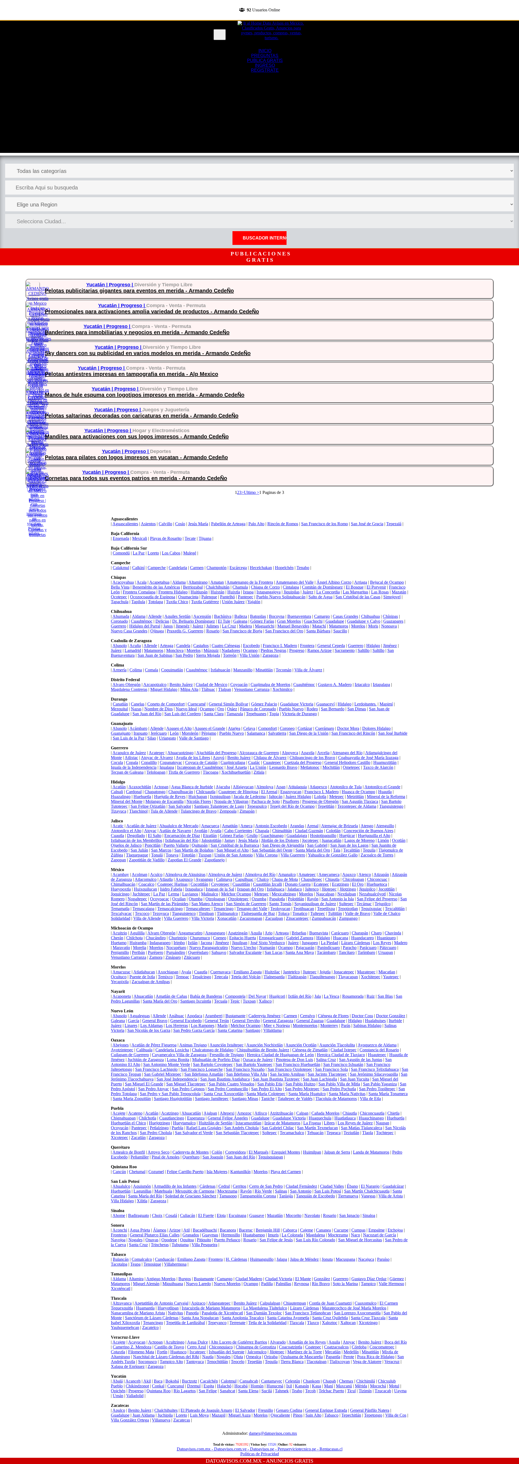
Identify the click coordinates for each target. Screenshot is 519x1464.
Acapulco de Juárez (129, 752)
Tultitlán (335, 913)
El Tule (224, 621)
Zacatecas (181, 1420)
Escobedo (251, 645)
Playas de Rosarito (166, 538)
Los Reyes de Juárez (355, 1123)
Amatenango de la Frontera (250, 582)
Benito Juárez (181, 684)
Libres (329, 1123)
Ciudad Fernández (301, 1186)
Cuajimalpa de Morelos (270, 684)
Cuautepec (272, 762)
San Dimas (356, 709)
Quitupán (200, 845)
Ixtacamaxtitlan (248, 1123)
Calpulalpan (270, 1303)
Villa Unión (249, 655)
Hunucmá (275, 1386)
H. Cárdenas (236, 1259)
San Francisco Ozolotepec (290, 1069)
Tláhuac (208, 689)
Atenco (364, 874)
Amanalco (287, 874)
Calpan (302, 1113)
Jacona (206, 942)
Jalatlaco (294, 889)
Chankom (311, 1381)
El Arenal (269, 791)
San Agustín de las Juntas (360, 1059)
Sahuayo (218, 952)
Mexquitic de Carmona (194, 1191)
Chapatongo (155, 791)
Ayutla (215, 830)
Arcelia (323, 752)
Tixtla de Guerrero (184, 772)
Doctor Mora (348, 728)
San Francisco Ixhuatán (343, 1064)
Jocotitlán (386, 889)
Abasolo (119, 645)
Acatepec (157, 752)
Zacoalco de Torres (377, 855)
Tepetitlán (326, 806)
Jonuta (327, 1259)
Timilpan (206, 913)
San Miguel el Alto (233, 850)
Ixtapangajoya (269, 592)
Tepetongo (373, 1415)
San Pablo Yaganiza (380, 1084)
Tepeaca (334, 1132)
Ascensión (202, 616)
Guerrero (118, 626)
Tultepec (317, 913)
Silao (151, 738)
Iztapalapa (381, 684)
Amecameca (329, 874)
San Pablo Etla (269, 1084)
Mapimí (386, 704)
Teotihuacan (303, 908)
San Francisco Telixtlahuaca (375, 1069)
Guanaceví (325, 704)
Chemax (346, 1381)
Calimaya (224, 879)
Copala (132, 762)
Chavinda (393, 933)
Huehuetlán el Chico (128, 1123)
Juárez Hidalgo (298, 796)
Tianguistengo (391, 806)
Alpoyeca (290, 752)
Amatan (217, 582)
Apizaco (198, 1303)
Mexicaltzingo (284, 894)
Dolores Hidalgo (376, 728)
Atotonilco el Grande (382, 786)
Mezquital (119, 709)
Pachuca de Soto (265, 801)
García (133, 1020)
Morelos (358, 626)
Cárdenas (207, 1186)
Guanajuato (121, 733)
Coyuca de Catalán (201, 762)
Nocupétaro (176, 947)
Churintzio (178, 937)
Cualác (254, 762)
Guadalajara (297, 835)
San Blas (385, 996)
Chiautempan (294, 1303)
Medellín (351, 1352)
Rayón (312, 899)
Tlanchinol (138, 811)
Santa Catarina (230, 1030)
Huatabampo (254, 1235)
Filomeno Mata (141, 1352)
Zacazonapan (250, 918)
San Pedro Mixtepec (302, 1088)
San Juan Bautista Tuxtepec (276, 1079)
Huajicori (277, 996)
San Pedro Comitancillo (228, 1088)
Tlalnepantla (274, 976)
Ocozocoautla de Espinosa (152, 597)
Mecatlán (333, 1352)
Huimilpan (312, 1152)
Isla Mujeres (217, 1171)
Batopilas (258, 616)
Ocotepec (119, 597)
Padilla (267, 1283)
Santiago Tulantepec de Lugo (219, 806)
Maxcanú (344, 1386)
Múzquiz (211, 650)
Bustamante (235, 1015)
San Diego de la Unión (308, 733)
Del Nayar (257, 996)
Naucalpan (325, 894)
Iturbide (395, 1020)
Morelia (139, 947)
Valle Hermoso (391, 1283)
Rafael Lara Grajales (203, 1127)
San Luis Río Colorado (315, 1239)
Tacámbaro (326, 952)
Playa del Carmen (286, 1171)
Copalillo (149, 762)
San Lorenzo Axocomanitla (357, 1313)
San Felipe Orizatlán (148, 806)
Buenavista (318, 933)
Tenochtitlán (217, 1361)
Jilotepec (329, 889)
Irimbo (179, 942)
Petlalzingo (159, 1127)
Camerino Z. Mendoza (132, 1347)
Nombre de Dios (158, 709)
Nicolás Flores (199, 801)
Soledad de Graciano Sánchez (190, 1196)
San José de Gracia (367, 523)
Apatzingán (238, 933)
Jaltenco (312, 889)
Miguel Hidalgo (163, 689)
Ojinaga (157, 631)
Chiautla (332, 879)
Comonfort (267, 728)
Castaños (201, 645)
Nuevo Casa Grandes (129, 631)
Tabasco (331, 1415)
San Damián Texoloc (264, 1313)
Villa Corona (267, 855)
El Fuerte (206, 1215)
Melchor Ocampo (236, 894)
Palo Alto (256, 523)
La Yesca (331, 996)
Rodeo (312, 709)
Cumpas (358, 1230)
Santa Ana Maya (299, 952)
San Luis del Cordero (182, 713)
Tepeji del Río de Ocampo (292, 806)
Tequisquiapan (270, 1157)
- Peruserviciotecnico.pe (295, 1449)
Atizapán (381, 874)
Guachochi (313, 621)
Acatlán (119, 786)
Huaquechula (320, 1118)
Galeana (240, 621)
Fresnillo (265, 1410)
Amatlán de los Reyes (307, 1342)
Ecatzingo (340, 884)
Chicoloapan (353, 879)
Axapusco (184, 879)
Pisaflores (291, 801)
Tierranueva (348, 1196)
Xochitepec (370, 976)
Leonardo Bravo (283, 767)
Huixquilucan (145, 889)
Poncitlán (153, 845)
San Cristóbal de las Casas (357, 597)
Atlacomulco (146, 879)
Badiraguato (138, 1215)
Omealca (253, 1356)
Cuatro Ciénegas (226, 645)
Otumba (195, 899)
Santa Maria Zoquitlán (132, 1098)
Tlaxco (313, 1322)
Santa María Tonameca (388, 1093)
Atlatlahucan (144, 972)
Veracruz (392, 1361)
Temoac (182, 976)
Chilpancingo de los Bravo (312, 757)
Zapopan (118, 860)
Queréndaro (198, 952)
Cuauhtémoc (141, 621)
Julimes (212, 626)
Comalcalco (142, 1259)
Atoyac (150, 830)
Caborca (290, 1230)
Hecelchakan (261, 567)
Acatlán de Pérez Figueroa (154, 1045)
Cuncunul (175, 1386)
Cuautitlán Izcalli (267, 884)
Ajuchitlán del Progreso (216, 752)
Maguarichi (264, 626)
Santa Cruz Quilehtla (330, 1317)
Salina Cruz (326, 1059)
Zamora (155, 957)
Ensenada (121, 538)
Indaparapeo (160, 942)
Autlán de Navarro (175, 830)
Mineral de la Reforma (386, 796)
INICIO (264, 50)
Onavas (151, 1239)
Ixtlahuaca (275, 889)
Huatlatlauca (345, 1118)
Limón (383, 840)
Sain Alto (313, 1415)
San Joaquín (212, 1157)
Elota (221, 1215)
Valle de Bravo (357, 913)
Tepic (235, 1001)
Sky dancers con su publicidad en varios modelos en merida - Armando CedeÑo (148, 353)
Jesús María (198, 523)
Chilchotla (147, 1118)
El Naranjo (370, 1186)
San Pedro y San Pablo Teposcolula (170, 1093)
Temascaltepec (198, 908)
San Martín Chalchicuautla (367, 1191)
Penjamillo (120, 952)
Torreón (230, 655)
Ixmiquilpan (220, 796)
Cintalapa (291, 587)
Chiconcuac (377, 879)
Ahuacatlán (143, 996)
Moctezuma (227, 1191)
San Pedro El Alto (266, 1088)
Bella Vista (120, 587)
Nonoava (389, 626)
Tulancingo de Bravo (199, 811)
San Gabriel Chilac (278, 1127)
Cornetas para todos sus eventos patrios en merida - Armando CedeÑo (136, 478)
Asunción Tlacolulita (337, 1045)
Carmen (197, 567)
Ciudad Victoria (278, 1278)
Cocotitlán (199, 884)
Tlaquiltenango (322, 976)
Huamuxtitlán (385, 762)
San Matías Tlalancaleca (361, 1127)
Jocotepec (310, 840)
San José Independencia (177, 1079)
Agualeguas (139, 1015)
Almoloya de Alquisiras (185, 874)
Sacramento (345, 650)
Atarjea (234, 728)
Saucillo (340, 631)
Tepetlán (254, 1361)
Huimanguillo (262, 1259)
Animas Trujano (193, 1045)
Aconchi (119, 1230)
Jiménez (390, 645)
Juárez (307, 592)
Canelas (137, 704)
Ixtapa (248, 592)
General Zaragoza (278, 1020)
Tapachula (119, 601)
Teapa (135, 1264)
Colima (135, 670)
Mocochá (378, 1386)
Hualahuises (375, 1020)
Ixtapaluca (194, 889)
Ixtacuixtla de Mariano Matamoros (211, 1308)
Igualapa (166, 767)
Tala (336, 850)
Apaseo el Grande (209, 728)
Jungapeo (310, 942)
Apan (280, 786)
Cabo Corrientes (238, 830)
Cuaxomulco (366, 1303)
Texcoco (142, 913)
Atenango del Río (347, 752)
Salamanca (256, 733)
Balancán (121, 1259)
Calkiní (138, 567)
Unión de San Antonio (233, 855)
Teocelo (237, 1361)
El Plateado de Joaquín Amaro (206, 1410)
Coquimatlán (172, 670)
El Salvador (245, 1410)
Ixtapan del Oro (250, 889)
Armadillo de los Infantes (175, 1186)
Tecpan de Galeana (127, 772)
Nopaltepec (137, 899)
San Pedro (184, 655)
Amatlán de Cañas (171, 996)
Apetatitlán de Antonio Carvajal (161, 1303)
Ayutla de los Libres (193, 757)
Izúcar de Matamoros (282, 1123)
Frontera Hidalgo (173, 592)
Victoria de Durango (299, 713)
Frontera (307, 645)
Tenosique (152, 1264)
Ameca (246, 825)
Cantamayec (271, 1381)
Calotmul (229, 1381)
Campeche (157, 567)
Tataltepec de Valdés (295, 1098)
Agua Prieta (140, 1230)
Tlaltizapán (297, 976)
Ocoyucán (119, 1127)
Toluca (284, 913)
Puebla (177, 1127)
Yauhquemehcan (125, 1327)
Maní (328, 1386)
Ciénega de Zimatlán (310, 1050)
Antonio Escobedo (271, 825)
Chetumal (137, 1171)
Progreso (296, 650)
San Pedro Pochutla (339, 1088)
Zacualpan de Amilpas (151, 981)
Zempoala (228, 811)
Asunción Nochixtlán (264, 1045)
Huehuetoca (377, 884)
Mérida (361, 1386)
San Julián (139, 850)
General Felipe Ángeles (228, 1118)
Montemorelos (305, 1025)
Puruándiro (175, 952)
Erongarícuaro (271, 937)
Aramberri (213, 1015)
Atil (186, 1230)
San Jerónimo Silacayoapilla (374, 1074)
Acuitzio (119, 933)
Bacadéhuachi (205, 1230)
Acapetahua (159, 582)
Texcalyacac (121, 913)
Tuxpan (204, 855)
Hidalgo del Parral (144, 626)
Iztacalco (362, 684)
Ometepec (351, 767)
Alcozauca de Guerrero (259, 752)
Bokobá (172, 1381)
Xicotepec (119, 1137)
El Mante (303, 1278)
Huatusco (178, 1352)
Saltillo (364, 650)
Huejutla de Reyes (169, 796)
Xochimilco (282, 689)
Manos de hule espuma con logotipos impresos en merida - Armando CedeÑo (144, 395)
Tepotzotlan (348, 908)
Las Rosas (380, 592)
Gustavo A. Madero (335, 684)
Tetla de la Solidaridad (267, 1322)
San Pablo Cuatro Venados (231, 1084)
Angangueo (215, 933)
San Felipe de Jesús (276, 1239)
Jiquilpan (239, 942)
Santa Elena (248, 1390)
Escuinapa (237, 1215)
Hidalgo (373, 645)
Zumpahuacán (324, 918)
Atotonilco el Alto (126, 830)
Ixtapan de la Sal (220, 889)
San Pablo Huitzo (300, 1084)
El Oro (358, 884)
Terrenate (237, 1322)
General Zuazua (310, 1020)
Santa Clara (214, 713)
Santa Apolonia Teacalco (243, 1317)
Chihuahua (370, 616)
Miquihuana (172, 1283)
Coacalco (146, 884)
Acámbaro (138, 728)
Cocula (117, 762)
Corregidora (235, 1152)
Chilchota (134, 937)
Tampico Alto (171, 1361)
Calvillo (165, 523)
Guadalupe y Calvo (363, 621)
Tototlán (188, 855)
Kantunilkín (240, 1171)
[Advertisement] (259, 115)
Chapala (262, 830)
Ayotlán (200, 830)
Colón (217, 1152)
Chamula (240, 587)
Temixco (165, 976)
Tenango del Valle (252, 908)
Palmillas (283, 1283)
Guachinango (272, 835)
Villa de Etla (370, 1098)
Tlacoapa (210, 772)
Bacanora (228, 1230)
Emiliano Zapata (248, 972)
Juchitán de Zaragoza (146, 1059)
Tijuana (205, 538)
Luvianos (190, 894)
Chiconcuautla (372, 1113)
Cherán (117, 937)
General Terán (217, 1020)
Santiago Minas (245, 1098)
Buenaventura (299, 616)
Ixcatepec (197, 1352)
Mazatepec (366, 972)
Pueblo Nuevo (291, 709)
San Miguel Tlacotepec (186, 1084)
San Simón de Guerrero (246, 903)
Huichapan (197, 796)
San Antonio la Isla (337, 899)
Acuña (135, 645)
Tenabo (303, 567)
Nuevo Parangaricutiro (208, 947)
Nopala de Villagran (231, 801)
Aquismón (142, 1186)
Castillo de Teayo (169, 1347)
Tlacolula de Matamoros (336, 1098)
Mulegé (189, 553)
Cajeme (306, 1230)
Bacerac (246, 1230)
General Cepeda (331, 645)
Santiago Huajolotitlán (173, 1098)
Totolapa (155, 601)
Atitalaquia (297, 786)
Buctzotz (189, 1381)
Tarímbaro (366, 952)
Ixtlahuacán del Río (181, 840)
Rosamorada (353, 996)
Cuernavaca (220, 972)
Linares (131, 1025)
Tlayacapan (348, 976)
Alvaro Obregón (126, 684)
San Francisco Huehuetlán (297, 1064)
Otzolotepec (238, 899)
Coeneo (219, 937)
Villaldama (272, 1030)
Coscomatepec (382, 1347)
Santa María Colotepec (266, 1093)
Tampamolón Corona (258, 1196)
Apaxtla (307, 752)
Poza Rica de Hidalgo (375, 1356)
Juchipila (165, 1415)
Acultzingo (174, 1342)
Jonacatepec (344, 972)
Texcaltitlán (395, 908)
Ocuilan (179, 899)
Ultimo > (251, 492)
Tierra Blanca (292, 1361)
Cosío (180, 523)
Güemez (397, 1278)
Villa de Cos (395, 1415)
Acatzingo (170, 1113)
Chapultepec (311, 879)
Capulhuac (244, 879)
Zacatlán (138, 1137)
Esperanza (196, 1118)
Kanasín (302, 1386)
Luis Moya (199, 1415)
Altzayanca (122, 1303)
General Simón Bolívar (228, 704)
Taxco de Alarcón (378, 767)
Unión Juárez (233, 601)
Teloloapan (156, 772)
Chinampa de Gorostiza (256, 1347)
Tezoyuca (160, 913)
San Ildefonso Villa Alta (246, 1074)
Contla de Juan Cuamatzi (330, 1303)
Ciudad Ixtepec (344, 1050)
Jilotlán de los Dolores (280, 840)
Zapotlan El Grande (184, 860)
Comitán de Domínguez (322, 587)
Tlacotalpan (317, 1361)
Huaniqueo (386, 937)
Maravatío (121, 947)
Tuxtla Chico (177, 601)
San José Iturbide (392, 733)
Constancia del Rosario (379, 1050)
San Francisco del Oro (284, 631)
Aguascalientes (125, 523)
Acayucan (136, 1342)
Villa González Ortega (130, 1420)
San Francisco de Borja (242, 631)
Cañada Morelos (325, 1113)
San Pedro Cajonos (188, 1088)
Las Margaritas (355, 592)
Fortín (162, 1352)
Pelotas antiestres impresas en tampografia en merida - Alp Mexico (131, 374)
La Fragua (312, 1123)
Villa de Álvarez (308, 670)
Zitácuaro (192, 957)
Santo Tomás (280, 903)
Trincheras (160, 1244)
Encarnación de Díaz (182, 835)
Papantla (333, 1356)
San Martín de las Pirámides (164, 903)
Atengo (367, 825)
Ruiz (371, 996)
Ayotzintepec (122, 1050)
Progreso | (121, 284)
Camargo (322, 616)
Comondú (121, 553)
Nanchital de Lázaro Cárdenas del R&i (166, 1356)
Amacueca (210, 825)
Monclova (175, 650)
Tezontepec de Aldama (356, 806)
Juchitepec (141, 894)
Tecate (190, 538)
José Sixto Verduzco (267, 942)
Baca (158, 1381)
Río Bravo (321, 1283)
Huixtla (233, 592)
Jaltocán (275, 796)
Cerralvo (307, 1015)
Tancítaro (347, 952)
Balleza (240, 616)
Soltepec (269, 1132)
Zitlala (259, 772)
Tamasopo (228, 1196)
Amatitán (230, 825)
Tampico (368, 1283)
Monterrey (329, 1025)
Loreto (153, 553)
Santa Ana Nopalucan (200, 1317)
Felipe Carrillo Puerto (185, 1171)
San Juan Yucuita (354, 1079)
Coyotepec (220, 884)
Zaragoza (270, 655)
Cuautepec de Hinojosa (238, 791)
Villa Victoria (202, 918)
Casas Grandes (345, 616)
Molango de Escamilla (164, 801)
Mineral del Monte (126, 801)
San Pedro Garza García (194, 1030)
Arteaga (166, 645)
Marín (222, 1025)
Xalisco (265, 1001)
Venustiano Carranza (252, 689)
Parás (345, 1025)
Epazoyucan (290, 791)
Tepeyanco (217, 1322)
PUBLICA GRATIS (265, 60)
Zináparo (173, 957)
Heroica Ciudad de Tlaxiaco (341, 1054)
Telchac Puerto (331, 1390)
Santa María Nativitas (347, 1093)
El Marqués (258, 1152)
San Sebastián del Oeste (272, 850)
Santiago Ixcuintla (195, 1001)
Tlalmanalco (227, 913)
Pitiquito (204, 1239)
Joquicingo (120, 894)
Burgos (184, 1278)
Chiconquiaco (221, 1347)
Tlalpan (224, 689)
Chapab (329, 1381)
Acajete (118, 1113)
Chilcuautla (205, 791)
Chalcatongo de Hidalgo (213, 1050)
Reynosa (301, 1283)
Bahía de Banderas (206, 996)
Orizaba (271, 1356)
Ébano (352, 1186)
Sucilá (266, 1390)
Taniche (268, 1098)
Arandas (297, 825)
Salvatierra (277, 733)
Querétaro (190, 1157)
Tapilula (138, 601)
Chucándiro (156, 937)
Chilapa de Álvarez (270, 757)
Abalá (117, 1381)
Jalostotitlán (211, 840)
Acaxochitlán (139, 786)
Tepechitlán (351, 1415)
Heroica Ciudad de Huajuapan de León (280, 1054)
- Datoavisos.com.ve (229, 1449)
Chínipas (390, 616)
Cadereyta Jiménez (264, 1015)
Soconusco (147, 1361)
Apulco (118, 1410)
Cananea (323, 1230)
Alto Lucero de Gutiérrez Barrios (239, 1342)
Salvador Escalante (245, 952)
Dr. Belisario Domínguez (193, 621)
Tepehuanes (256, 713)
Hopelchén (284, 567)
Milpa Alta (189, 689)
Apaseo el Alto (179, 728)
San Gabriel (317, 845)
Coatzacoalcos (336, 1347)
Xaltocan (348, 1322)
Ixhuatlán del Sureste (226, 1352)
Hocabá (241, 1386)
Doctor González (390, 1015)
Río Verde (263, 1191)
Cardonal (134, 791)
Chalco (263, 879)
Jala (317, 996)
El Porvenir (376, 587)
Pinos (297, 1415)
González (322, 1278)
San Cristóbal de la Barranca (235, 845)
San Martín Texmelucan (317, 1127)
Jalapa (282, 1259)
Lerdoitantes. (365, 704)
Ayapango (204, 879)
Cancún (119, 1171)
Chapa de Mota (285, 879)
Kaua (316, 1386)
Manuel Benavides (293, 626)
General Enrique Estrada (326, 1410)
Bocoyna (276, 616)
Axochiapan (168, 972)
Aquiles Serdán (177, 616)
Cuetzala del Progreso (302, 762)
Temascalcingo (170, 908)
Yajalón (253, 601)
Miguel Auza (239, 1415)
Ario (268, 933)
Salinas (281, 1191)
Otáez (232, 709)
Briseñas (299, 933)
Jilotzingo (348, 889)
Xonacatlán (227, 918)
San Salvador (179, 806)
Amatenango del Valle (295, 582)
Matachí (319, 626)
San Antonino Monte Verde (166, 1064)
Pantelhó (227, 597)
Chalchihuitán (217, 587)
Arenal (312, 825)
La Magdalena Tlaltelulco (265, 1308)
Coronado (119, 621)
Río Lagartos (185, 1390)
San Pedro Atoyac (153, 1088)
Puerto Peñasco (227, 1239)
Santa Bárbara (318, 631)
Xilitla (142, 1201)
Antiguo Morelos (160, 1278)
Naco (355, 1235)
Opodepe (169, 1239)
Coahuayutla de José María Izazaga (368, 757)
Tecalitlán (351, 850)
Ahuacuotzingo (180, 752)
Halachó (224, 1386)
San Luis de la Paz (128, 738)
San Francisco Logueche (202, 1069)
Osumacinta (188, 597)
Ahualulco (121, 1186)
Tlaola (367, 1132)
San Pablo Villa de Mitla (339, 1084)
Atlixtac (131, 757)
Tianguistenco (184, 913)
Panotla (192, 1313)
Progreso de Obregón (320, 801)
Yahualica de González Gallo (333, 855)
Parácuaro (368, 947)
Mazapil (218, 1415)
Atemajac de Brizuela (339, 825)
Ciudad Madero (248, 1278)
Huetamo (119, 942)
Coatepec (313, 1347)
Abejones (120, 1045)
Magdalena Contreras (129, 689)
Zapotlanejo (214, 860)
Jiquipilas (292, 592)
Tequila (369, 850)
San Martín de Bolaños (194, 850)
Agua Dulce (197, 1342)
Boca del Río (395, 1342)
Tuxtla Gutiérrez (205, 601)
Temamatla (120, 908)
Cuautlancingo (171, 1118)
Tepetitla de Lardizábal (185, 1322)
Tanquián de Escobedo (315, 1196)
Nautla (208, 1356)
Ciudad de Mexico (211, 684)
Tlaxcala (297, 1322)
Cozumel (156, 1171)
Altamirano (198, 582)
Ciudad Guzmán (309, 830)
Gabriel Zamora (299, 937)
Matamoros (338, 626)
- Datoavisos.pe (260, 1449)
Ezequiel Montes (285, 1152)
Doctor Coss (362, 1015)
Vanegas (368, 1196)
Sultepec (346, 903)
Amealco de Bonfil (128, 1152)
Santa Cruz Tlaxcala (368, 1317)
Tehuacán (315, 1132)
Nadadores (231, 650)
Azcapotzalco (155, 684)
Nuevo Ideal (186, 709)
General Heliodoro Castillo (347, 762)
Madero (400, 942)
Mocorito (293, 1215)
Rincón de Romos (282, 523)
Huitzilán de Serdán (215, 1123)
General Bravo (154, 1020)
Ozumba (259, 899)
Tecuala (220, 1001)
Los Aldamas (151, 1025)
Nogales (135, 1239)
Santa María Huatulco (307, 1093)
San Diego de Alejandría (283, 845)
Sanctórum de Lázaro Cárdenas (151, 1317)
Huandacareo (362, 937)
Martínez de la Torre (304, 1352)
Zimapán (247, 811)
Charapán (360, 933)
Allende (155, 616)
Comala (151, 670)
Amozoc (244, 1113)
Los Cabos (171, 553)
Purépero (155, 952)
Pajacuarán (305, 947)
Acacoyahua (123, 582)
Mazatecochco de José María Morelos (354, 1308)
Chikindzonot (137, 1386)
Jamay (229, 840)
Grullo (252, 835)
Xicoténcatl (120, 1288)
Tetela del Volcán (246, 976)
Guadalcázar (393, 1186)
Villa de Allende (147, 918)
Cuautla (117, 835)
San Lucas (273, 952)
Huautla (385, 791)
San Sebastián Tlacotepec (237, 1132)
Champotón (217, 567)
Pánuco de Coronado (258, 709)
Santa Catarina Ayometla (288, 1317)
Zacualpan (274, 918)
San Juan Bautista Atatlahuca (225, 1079)
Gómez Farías (262, 621)
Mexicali (139, 538)
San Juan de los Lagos (349, 845)
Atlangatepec (219, 1303)
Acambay (120, 874)
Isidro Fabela (171, 889)
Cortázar (305, 728)
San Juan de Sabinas (155, 655)
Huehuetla (142, 796)
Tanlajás (286, 1196)
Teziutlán (351, 1132)
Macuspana (345, 1259)
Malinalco (209, 894)
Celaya (249, 728)
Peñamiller (140, 1157)
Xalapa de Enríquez (128, 1366)
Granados (190, 1235)
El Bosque (355, 587)
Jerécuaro (159, 733)
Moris (373, 626)
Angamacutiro (190, 933)
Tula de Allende (164, 811)
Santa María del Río (145, 1196)
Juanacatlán (331, 840)
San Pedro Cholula (156, 1132)
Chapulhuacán (180, 791)
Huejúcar (347, 835)
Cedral (224, 1186)
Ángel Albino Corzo (334, 582)
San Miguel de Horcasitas (360, 1239)
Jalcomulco (257, 1352)
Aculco (156, 874)
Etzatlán (210, 835)
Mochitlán (331, 767)
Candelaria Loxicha (172, 1050)
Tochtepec (385, 1132)
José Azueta (237, 767)
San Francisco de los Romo (324, 523)
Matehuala (163, 1191)
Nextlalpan (346, 894)
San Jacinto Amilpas (287, 1074)
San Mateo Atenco (207, 903)
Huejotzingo (159, 1123)
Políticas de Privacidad (259, 1454)
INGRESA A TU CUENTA (259, 2)
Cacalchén (209, 1381)
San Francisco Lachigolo (156, 1069)
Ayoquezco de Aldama (377, 1045)
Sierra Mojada (208, 655)
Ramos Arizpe (319, 650)
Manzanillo (242, 670)
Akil (147, 1381)
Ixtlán (193, 942)
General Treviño (246, 1020)
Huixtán (217, 592)
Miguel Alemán (146, 1283)
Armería (119, 670)
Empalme (376, 1230)
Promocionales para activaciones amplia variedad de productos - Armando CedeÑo (152, 311)
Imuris (273, 1235)
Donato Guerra (298, 884)
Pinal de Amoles (165, 1157)
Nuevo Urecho (243, 947)
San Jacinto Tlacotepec (327, 1074)
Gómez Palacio (264, 704)
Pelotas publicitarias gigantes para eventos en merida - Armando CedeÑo (139, 291)
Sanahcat (227, 1390)
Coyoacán (239, 684)
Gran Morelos (289, 621)
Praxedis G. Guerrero (185, 631)
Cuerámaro (324, 728)
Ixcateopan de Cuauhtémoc (200, 767)
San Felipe (208, 1390)
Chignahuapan (123, 1118)
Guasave (256, 1215)
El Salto (154, 835)
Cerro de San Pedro (266, 1186)
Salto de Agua (320, 597)
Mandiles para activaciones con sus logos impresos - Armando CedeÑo (137, 436)
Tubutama (180, 1244)
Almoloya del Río (260, 874)
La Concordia (328, 592)
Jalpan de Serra (337, 1152)
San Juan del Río (146, 713)
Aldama (179, 582)
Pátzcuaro (388, 947)
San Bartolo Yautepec (254, 1064)
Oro (220, 709)
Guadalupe (334, 621)
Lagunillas (142, 1191)
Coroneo (287, 728)
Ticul (351, 1390)
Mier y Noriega (277, 1025)
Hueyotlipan (168, 1308)
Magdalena (315, 1235)
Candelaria (178, 567)
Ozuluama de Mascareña (302, 1356)
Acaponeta (121, 996)
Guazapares (393, 621)
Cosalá (171, 1215)
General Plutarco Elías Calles (154, 1235)
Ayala (186, 972)
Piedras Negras (273, 650)
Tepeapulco (257, 806)
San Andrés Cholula (241, 1127)
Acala (142, 582)
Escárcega (238, 567)
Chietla (393, 1113)
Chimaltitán (282, 830)
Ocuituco (119, 976)
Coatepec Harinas (172, 884)
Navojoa (118, 1239)
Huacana (340, 937)
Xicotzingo (368, 1322)
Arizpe (175, 1230)
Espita (209, 1386)
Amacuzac (121, 972)
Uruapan (385, 952)
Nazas (136, 709)
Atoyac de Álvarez (157, 757)
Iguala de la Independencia (134, 767)
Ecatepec (321, 884)
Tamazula (235, 713)
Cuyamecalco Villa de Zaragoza (179, 1054)
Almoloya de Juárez (225, 874)
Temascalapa (143, 908)
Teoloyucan (280, 908)
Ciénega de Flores (333, 1015)
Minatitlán (264, 670)
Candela (183, 645)
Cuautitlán (241, 884)
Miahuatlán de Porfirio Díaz (216, 1059)
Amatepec (307, 874)
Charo (376, 933)
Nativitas (175, 1313)
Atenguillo (385, 825)
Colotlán (333, 830)
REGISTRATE (259, 17)
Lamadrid (133, 650)
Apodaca (194, 1015)
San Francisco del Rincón (353, 733)
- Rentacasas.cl (329, 1449)
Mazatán (399, 592)
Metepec (336, 796)
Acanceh (133, 1381)
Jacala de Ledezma (250, 796)
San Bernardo (332, 709)
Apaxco (349, 874)
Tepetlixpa (326, 908)
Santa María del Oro (312, 850)
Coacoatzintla (290, 1347)
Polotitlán (296, 899)
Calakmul (121, 567)
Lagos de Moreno (359, 840)
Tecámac (364, 903)
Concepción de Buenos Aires (368, 830)
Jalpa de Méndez (304, 1259)
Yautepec (391, 976)
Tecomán (283, 670)
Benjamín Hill (268, 1230)
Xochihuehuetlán (236, 772)
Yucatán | (97, 284)
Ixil (289, 1386)
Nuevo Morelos (227, 1283)
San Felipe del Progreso (377, 899)
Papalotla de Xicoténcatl (222, 1313)
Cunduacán (164, 1259)
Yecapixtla (120, 981)
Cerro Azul (196, 1347)
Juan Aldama (143, 1415)
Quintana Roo (159, 1390)
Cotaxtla (118, 1352)
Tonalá (157, 855)
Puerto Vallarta (176, 845)
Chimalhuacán (123, 884)
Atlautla (166, 879)
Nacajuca (366, 1259)
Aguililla (137, 933)
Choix (157, 1215)
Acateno (135, 1113)
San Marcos (161, 850)
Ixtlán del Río (299, 996)
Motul (394, 1386)
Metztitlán (355, 796)
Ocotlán (398, 840)
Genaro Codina (289, 1410)
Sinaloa (368, 1215)
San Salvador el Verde (194, 1132)
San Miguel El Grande (144, 1084)
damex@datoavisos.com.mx (273, 1433)
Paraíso (383, 1259)
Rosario (212, 631)
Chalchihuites (166, 1410)
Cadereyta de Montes (190, 1152)
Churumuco (200, 937)
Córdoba (359, 1347)
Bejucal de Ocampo (387, 582)
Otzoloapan (215, 899)
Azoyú (218, 757)
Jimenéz (182, 626)
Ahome (118, 1215)
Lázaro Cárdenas (355, 942)
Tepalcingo (201, 976)
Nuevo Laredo (198, 1283)
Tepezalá (393, 523)
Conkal (158, 1386)
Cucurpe (341, 1230)
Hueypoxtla (121, 889)
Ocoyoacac (159, 899)
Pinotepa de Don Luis (294, 1059)
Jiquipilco (367, 889)
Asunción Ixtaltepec (226, 1045)
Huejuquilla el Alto (374, 835)
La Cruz (229, 626)
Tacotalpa (119, 1264)
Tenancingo (224, 908)
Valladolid (135, 1395)
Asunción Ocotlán (301, 1045)
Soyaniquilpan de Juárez (315, 903)
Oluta (238, 1356)
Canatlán (120, 704)
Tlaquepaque (137, 855)
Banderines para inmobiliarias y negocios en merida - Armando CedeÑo (137, 332)
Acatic (118, 825)
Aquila (256, 933)
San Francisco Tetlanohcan (308, 1313)
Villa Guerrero (293, 855)
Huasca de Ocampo (358, 791)
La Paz (139, 553)
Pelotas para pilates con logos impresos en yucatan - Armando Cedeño (136, 457)
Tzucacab (383, 1390)
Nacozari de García (379, 1235)
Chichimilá (365, 1381)
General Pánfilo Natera (369, 1410)
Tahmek (282, 1390)
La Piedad (329, 942)
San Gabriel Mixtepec (162, 1074)
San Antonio (300, 1191)
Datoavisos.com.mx (194, 1449)
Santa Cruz (138, 1244)
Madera (245, 626)
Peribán (138, 952)
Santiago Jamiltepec (212, 1098)
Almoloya (264, 786)
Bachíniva (222, 616)
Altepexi (227, 1113)
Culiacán (187, 1215)
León (174, 733)
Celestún (292, 1381)
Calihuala (144, 1050)
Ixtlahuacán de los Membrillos (136, 840)
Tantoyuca (195, 1361)
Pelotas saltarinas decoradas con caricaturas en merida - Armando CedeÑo (141, 416)
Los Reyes (382, 942)
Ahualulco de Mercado (178, 825)
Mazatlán (275, 1215)
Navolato (312, 1215)
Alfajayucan (243, 786)
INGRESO (265, 65)
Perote (348, 1356)
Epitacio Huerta (242, 937)
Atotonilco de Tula (346, 786)
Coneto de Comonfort (166, 704)
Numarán (267, 947)
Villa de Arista (390, 1196)
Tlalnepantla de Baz (258, 913)
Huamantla (145, 1308)
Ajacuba (223, 786)
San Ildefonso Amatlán (203, 1074)
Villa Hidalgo (122, 1201)
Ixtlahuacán (220, 670)
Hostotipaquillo (323, 835)
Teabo (297, 1390)
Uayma (400, 1390)
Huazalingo (121, 796)
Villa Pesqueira (204, 1244)
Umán (118, 1395)
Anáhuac (176, 1015)
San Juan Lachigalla (320, 1079)
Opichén (118, 1390)
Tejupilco (383, 903)
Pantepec (245, 597)
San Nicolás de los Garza (148, 1030)
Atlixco (260, 1113)
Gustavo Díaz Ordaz (369, 1278)
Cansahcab (248, 1381)
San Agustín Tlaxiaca (360, 801)
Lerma (173, 894)
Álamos (159, 1230)
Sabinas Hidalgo (367, 1025)
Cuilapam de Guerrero (130, 1054)
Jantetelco (291, 972)
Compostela (235, 996)
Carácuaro (340, 933)
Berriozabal (193, 587)
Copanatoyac (171, 762)
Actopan (161, 786)
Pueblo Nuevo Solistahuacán (280, 597)
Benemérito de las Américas (156, 587)
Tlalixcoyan (340, 1361)
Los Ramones (202, 1025)
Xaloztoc (329, 1322)
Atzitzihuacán (281, 1113)
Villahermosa (175, 1264)
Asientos (148, 523)
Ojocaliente (280, 1415)
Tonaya (172, 855)
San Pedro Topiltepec (377, 1088)
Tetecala (221, 976)
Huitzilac (272, 972)
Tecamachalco (292, 1132)
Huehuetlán (121, 1191)
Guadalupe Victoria (296, 704)
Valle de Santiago (194, 738)
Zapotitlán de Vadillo (147, 860)
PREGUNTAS (264, 55)
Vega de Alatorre (367, 1361)
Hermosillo (230, 1235)
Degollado (136, 835)
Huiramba (138, 942)
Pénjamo (208, 733)
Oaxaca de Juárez (258, 1059)
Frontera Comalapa (139, 592)
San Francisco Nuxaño (245, 1069)
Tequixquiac (371, 908)
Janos (168, 626)
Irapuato (141, 733)
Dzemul (194, 1386)
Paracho (350, 947)
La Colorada (292, 1235)
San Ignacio (349, 1215)
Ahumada (120, 616)
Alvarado (278, 1342)
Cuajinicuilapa (233, 762)
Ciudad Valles (332, 1186)
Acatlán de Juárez (141, 825)
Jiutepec (310, 972)
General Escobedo (186, 1020)
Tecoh (310, 1390)
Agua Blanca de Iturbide (192, 786)
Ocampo (250, 650)
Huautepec (377, 1054)
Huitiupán (199, 592)
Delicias (162, 621)
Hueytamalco (184, 1123)
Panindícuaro (328, 947)
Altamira (136, 1278)
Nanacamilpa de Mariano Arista (138, 1313)
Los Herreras (177, 1025)
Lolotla (320, 796)
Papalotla (277, 899)
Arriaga (360, 582)
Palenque (209, 597)
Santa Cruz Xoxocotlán (224, 1093)
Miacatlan (386, 972)
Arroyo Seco (158, 1152)
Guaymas (210, 1235)
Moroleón (190, 733)
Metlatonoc (310, 767)
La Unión (258, 767)
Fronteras (119, 1235)
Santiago (252, 1030)
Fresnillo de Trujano (226, 1054)
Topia (274, 713)
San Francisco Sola (331, 1069)
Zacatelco (150, 1327)
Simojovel (392, 597)
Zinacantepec (297, 918)
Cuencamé (197, 704)
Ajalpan (210, 1113)
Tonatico (299, 913)
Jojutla (325, 972)
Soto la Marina (345, 1283)
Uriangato (167, 738)
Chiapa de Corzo (265, 587)
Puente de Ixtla (142, 976)
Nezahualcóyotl (372, 894)
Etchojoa (395, 1230)
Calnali (117, 791)
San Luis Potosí (327, 1191)
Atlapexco (318, 786)
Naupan (382, 1123)
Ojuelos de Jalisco (126, 845)
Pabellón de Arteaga (228, 523)
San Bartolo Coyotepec (213, 1064)
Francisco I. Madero (280, 645)
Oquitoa (187, 1239)
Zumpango (348, 918)
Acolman (139, 874)
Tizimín (365, 1390)
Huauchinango (371, 1118)
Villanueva (161, 1420)
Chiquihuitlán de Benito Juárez (263, 1050)
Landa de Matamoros (371, 1152)
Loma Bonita (178, 1059)
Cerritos (239, 1186)
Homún (257, 1386)
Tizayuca (118, 811)
